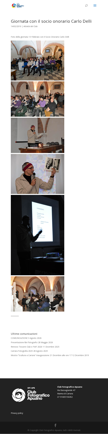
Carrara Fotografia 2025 (22, 351)
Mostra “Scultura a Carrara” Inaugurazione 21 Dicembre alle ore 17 (41, 355)
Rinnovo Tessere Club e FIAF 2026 (26, 346)
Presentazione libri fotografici (24, 342)
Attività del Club (30, 26)
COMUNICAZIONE (19, 338)
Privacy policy (17, 413)
